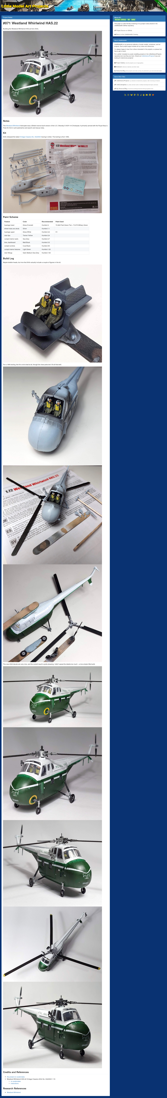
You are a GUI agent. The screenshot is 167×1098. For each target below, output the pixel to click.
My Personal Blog (134, 89)
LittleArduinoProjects (148, 56)
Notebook (127, 67)
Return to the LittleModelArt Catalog (127, 34)
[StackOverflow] (141, 95)
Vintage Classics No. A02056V (30, 137)
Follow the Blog (138, 71)
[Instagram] (128, 95)
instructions (15, 1083)
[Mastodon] (134, 95)
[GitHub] (138, 95)
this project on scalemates (16, 1077)
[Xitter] (153, 95)
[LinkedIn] (150, 95)
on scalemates (16, 1081)
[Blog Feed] (125, 95)
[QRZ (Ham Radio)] (144, 95)
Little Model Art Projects (25, 6)
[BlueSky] (131, 95)
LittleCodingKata (137, 85)
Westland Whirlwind (13, 125)
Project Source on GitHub (124, 30)
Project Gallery (129, 63)
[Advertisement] (139, 109)
